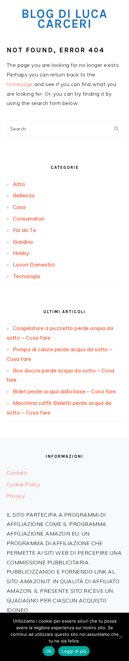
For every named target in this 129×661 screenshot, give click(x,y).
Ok (49, 651)
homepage (20, 84)
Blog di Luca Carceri (65, 19)
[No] (120, 637)
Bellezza (24, 195)
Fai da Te (24, 230)
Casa (19, 207)
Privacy (16, 496)
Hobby (21, 253)
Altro (19, 184)
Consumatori (29, 218)
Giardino (23, 241)
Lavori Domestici (34, 264)
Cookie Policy (23, 484)
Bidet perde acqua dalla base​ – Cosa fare (64, 391)
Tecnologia (26, 276)
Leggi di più (74, 651)
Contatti (17, 472)
